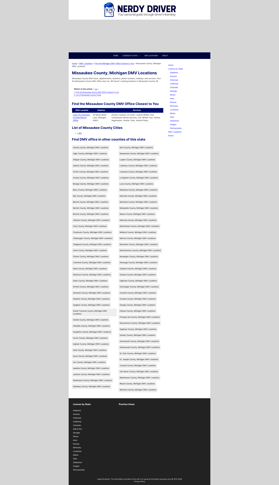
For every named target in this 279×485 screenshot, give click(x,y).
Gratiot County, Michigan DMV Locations (90, 320)
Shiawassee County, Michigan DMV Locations (140, 347)
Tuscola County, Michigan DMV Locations (138, 365)
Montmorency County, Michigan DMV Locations (140, 250)
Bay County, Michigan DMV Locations (89, 196)
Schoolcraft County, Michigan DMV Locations (139, 341)
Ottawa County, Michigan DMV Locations (138, 311)
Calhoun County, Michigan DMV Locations (91, 220)
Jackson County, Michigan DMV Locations (91, 374)
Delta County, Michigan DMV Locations (90, 269)
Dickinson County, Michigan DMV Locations (92, 275)
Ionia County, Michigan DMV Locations (90, 350)
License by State (129, 56)
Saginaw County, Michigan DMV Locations (138, 329)
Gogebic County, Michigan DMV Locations (91, 305)
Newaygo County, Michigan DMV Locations (138, 262)
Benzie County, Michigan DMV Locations (90, 202)
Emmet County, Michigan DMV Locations (91, 287)
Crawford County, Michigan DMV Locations (92, 262)
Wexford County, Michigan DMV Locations (138, 390)
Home (115, 56)
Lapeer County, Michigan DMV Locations (137, 160)
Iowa (172, 98)
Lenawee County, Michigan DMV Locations (138, 172)
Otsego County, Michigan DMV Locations (137, 305)
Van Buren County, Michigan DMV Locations (139, 371)
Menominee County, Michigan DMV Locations (139, 226)
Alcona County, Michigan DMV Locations (90, 147)
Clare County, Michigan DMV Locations (90, 250)
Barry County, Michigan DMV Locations (90, 190)
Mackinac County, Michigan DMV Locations (138, 190)
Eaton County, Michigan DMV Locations (90, 281)
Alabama (174, 72)
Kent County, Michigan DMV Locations (136, 147)
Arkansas (174, 80)
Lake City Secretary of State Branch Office (81, 118)
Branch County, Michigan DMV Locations (91, 214)
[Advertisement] (139, 36)
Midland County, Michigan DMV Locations (138, 232)
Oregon (173, 124)
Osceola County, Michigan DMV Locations (138, 293)
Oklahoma (174, 121)
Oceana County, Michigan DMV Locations (138, 275)
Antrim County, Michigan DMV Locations (90, 172)
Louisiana (174, 110)
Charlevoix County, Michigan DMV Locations (92, 232)
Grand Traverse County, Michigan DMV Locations (90, 312)
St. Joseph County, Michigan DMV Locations (139, 359)
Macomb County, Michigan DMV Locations (138, 196)
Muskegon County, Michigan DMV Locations (139, 256)
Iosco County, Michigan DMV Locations (90, 356)
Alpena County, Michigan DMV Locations (91, 166)
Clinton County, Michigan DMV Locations (91, 256)
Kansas (173, 102)
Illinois (172, 95)
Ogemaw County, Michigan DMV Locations (138, 281)
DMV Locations (151, 56)
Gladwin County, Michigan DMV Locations (91, 299)
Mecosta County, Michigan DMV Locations (138, 220)
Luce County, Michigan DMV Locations (136, 184)
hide (95, 89)
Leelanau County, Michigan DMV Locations (138, 166)
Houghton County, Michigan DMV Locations (92, 332)
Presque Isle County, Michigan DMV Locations (140, 317)
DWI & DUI (77, 429)
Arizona (173, 76)
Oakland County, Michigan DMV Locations (138, 269)
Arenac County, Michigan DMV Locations (91, 178)
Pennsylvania (176, 128)
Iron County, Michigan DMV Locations (89, 362)
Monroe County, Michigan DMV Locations (138, 238)
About (165, 56)
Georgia (173, 91)
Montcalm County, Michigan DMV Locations (139, 244)
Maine (172, 113)
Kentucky (174, 106)
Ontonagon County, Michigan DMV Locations (139, 287)
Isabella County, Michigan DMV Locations (91, 368)
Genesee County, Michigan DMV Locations (91, 293)
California (174, 84)
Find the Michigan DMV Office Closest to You (114, 63)
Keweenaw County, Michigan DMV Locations (139, 153)
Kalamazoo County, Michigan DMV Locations (92, 380)
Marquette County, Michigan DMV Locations (139, 208)
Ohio (172, 117)
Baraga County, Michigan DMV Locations (91, 184)
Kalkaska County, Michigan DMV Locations (91, 386)
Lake (79, 133)
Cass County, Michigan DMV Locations (90, 226)
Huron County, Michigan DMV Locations (90, 338)
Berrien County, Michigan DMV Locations (91, 208)
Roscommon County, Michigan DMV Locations (140, 323)
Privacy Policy (139, 481)
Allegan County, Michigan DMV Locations (91, 160)
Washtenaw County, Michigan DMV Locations (139, 378)
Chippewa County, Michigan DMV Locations (92, 244)
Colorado (174, 87)
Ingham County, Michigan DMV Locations (91, 344)
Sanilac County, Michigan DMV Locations (137, 335)
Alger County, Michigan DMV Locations (90, 153)
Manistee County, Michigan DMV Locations (138, 202)
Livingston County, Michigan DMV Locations (139, 178)
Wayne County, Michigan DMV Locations (137, 384)
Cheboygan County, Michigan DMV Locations (92, 238)
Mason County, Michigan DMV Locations (137, 214)
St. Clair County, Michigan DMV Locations (138, 353)
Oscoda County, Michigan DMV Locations (138, 299)
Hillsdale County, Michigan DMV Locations (91, 326)
